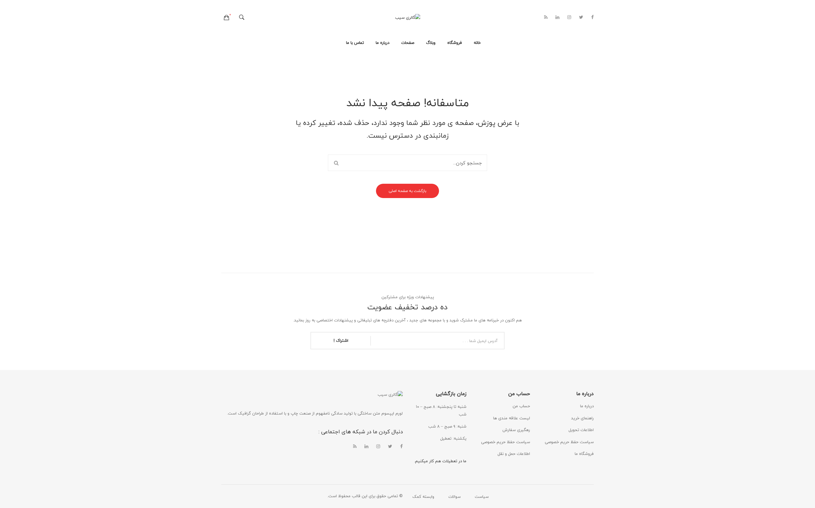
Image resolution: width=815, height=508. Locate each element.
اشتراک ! (341, 340)
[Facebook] (592, 17)
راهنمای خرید (582, 418)
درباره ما (587, 405)
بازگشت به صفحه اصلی (407, 191)
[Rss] (546, 17)
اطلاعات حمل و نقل (514, 453)
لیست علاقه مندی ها (511, 418)
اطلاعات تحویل (581, 429)
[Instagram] (569, 17)
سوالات (454, 496)
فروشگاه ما (584, 453)
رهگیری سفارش (516, 429)
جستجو (336, 163)
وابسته (428, 496)
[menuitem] (477, 43)
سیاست (482, 496)
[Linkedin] (557, 17)
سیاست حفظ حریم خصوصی (505, 441)
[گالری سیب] (407, 17)
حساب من (521, 405)
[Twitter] (581, 17)
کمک (416, 496)
